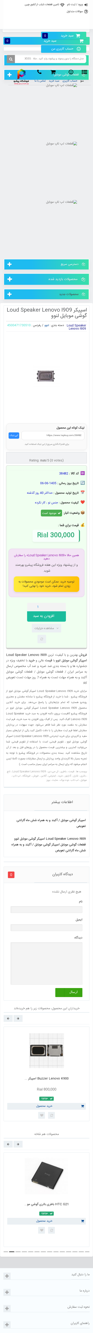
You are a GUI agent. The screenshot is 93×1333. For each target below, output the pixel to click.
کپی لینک (14, 435)
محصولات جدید (69, 294)
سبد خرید (59, 36)
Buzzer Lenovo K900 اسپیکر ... (47, 1078)
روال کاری (46, 14)
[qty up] (61, 607)
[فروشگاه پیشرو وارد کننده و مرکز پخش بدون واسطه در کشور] (21, 77)
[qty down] (53, 607)
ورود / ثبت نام (75, 4)
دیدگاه (78, 937)
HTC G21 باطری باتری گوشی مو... (46, 1204)
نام (80, 901)
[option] (46, 1074)
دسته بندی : (57, 325)
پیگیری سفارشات (46, 24)
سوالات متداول (75, 11)
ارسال (73, 992)
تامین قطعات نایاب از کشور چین (42, 4)
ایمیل (79, 919)
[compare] (41, 639)
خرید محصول (44, 1106)
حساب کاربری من (62, 49)
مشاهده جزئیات (44, 628)
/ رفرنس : (37, 325)
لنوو (46, 325)
